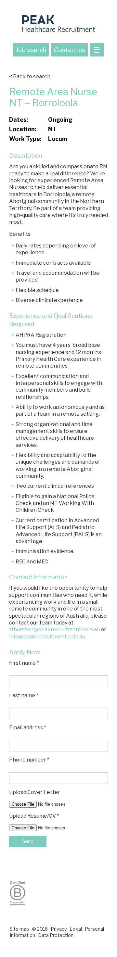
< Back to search (29, 76)
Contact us (69, 50)
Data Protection (55, 935)
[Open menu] (97, 50)
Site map (19, 929)
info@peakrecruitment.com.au (47, 637)
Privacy (59, 929)
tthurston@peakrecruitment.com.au (54, 629)
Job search (31, 50)
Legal (76, 929)
